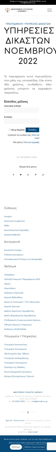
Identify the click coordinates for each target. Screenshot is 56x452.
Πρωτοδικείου (14, 24)
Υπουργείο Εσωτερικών (15, 349)
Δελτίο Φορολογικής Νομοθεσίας (20, 316)
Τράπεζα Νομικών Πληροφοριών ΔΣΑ (22, 279)
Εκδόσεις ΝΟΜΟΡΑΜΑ (15, 329)
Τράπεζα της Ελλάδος (14, 367)
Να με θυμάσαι (18, 130)
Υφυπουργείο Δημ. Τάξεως (16, 354)
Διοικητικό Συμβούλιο (14, 221)
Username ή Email (12, 106)
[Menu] (48, 10)
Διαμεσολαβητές (12, 235)
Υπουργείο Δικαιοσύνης (15, 345)
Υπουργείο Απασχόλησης (16, 358)
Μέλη (6, 226)
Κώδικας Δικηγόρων (13, 255)
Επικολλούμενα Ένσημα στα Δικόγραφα (23, 259)
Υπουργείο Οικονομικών (15, 363)
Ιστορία (8, 217)
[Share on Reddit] (43, 174)
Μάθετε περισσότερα (34, 447)
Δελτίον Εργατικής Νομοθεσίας (19, 311)
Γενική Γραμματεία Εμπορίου (18, 372)
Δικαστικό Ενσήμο (13, 250)
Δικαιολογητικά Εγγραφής (16, 230)
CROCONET (33, 432)
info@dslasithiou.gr (28, 3)
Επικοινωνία (19, 420)
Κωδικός (8, 117)
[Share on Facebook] (13, 174)
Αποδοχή (16, 447)
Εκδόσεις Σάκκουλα (13, 293)
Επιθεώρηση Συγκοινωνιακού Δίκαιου (22, 320)
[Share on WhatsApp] (28, 174)
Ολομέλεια (9, 275)
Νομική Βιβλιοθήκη (13, 297)
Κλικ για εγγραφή (31, 142)
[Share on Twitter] (20, 174)
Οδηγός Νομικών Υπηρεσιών (18, 325)
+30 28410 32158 (34, 1)
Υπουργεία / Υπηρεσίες (20, 336)
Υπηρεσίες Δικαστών (37, 24)
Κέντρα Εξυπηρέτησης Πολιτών (19, 376)
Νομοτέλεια (9, 288)
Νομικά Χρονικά (12, 307)
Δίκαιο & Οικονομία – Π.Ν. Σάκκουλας (22, 302)
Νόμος (7, 284)
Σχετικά (9, 420)
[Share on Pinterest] (35, 174)
